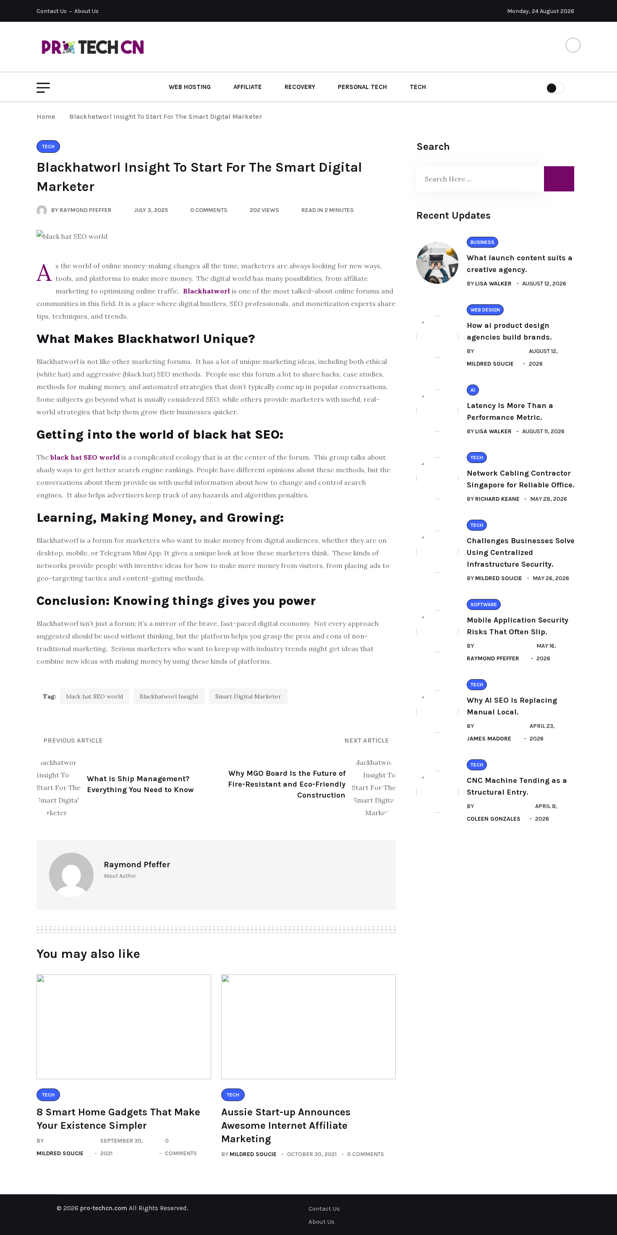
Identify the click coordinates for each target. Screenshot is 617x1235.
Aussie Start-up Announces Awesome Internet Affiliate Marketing (285, 1125)
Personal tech (362, 87)
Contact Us (52, 11)
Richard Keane (497, 498)
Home (48, 116)
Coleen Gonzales (493, 818)
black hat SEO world (94, 696)
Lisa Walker (493, 283)
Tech (418, 87)
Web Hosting (190, 87)
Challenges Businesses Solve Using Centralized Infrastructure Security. (521, 552)
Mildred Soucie (60, 1153)
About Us (86, 11)
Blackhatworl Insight (169, 696)
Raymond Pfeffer (493, 658)
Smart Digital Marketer (248, 696)
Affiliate (247, 87)
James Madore (489, 738)
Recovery (300, 87)
